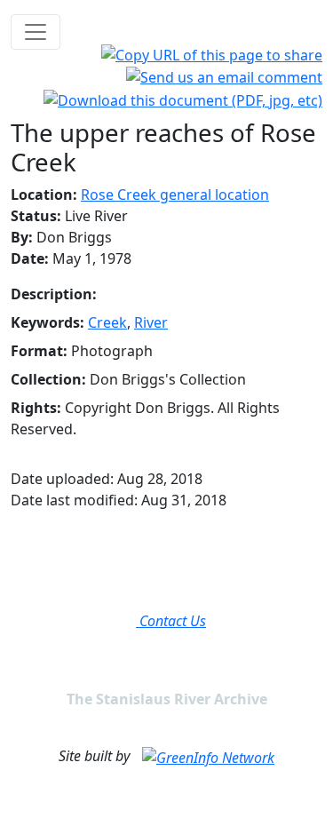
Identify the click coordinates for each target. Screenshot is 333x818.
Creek (107, 322)
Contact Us (171, 621)
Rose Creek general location (175, 194)
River (151, 322)
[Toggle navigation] (35, 32)
